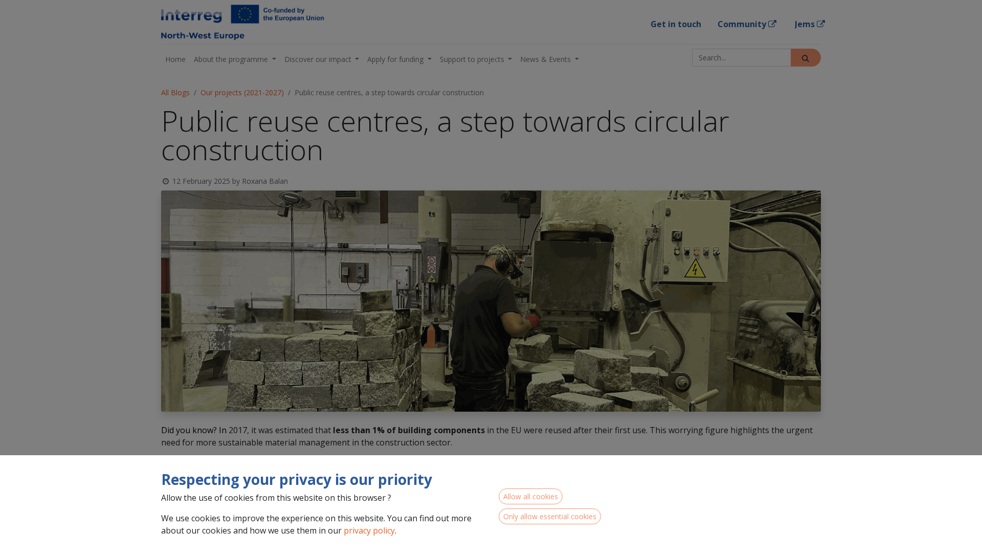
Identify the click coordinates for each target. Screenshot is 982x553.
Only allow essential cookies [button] (549, 516)
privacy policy (369, 530)
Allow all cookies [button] (530, 496)
